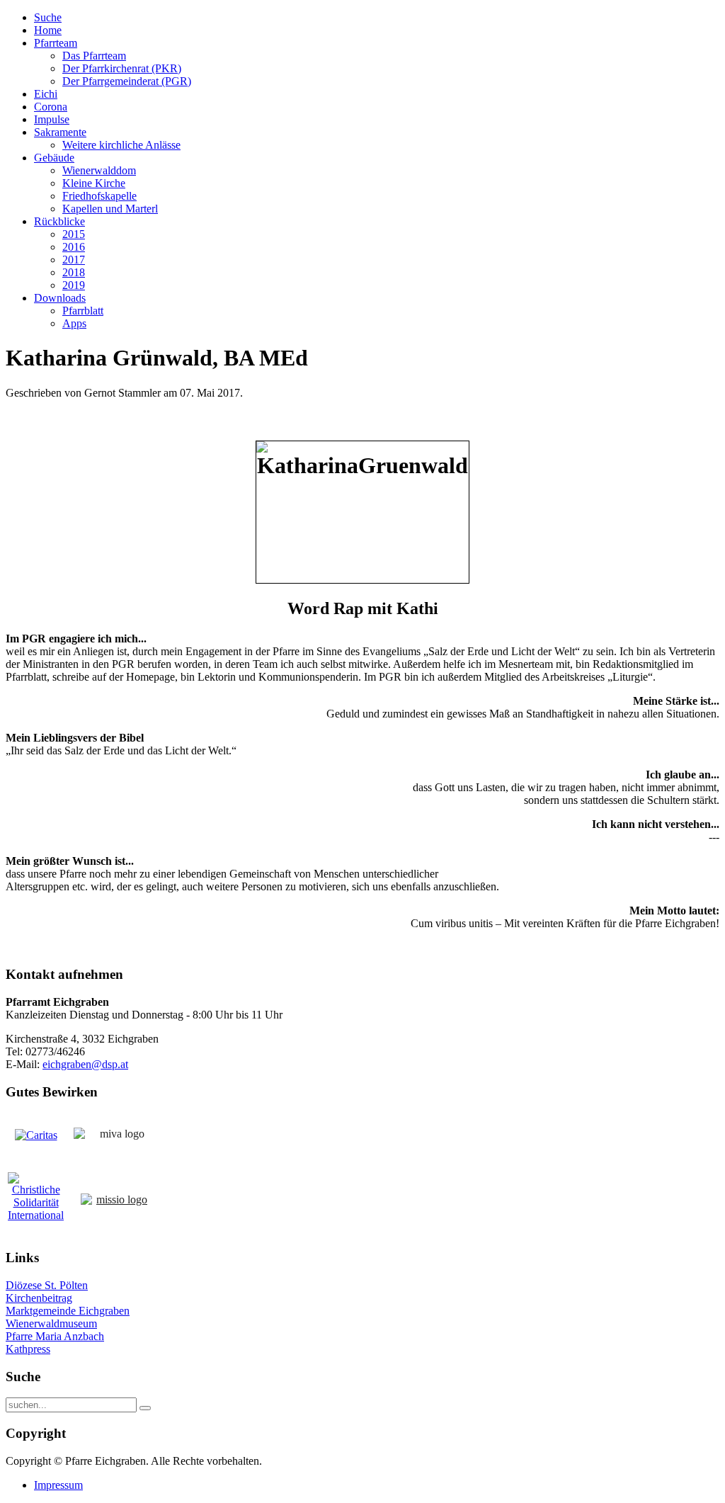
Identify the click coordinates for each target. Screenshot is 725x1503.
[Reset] (145, 1408)
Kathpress (28, 1349)
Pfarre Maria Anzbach (55, 1336)
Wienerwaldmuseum (51, 1323)
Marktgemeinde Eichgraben (68, 1311)
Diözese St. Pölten (47, 1285)
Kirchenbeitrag (39, 1298)
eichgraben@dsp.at (85, 1064)
